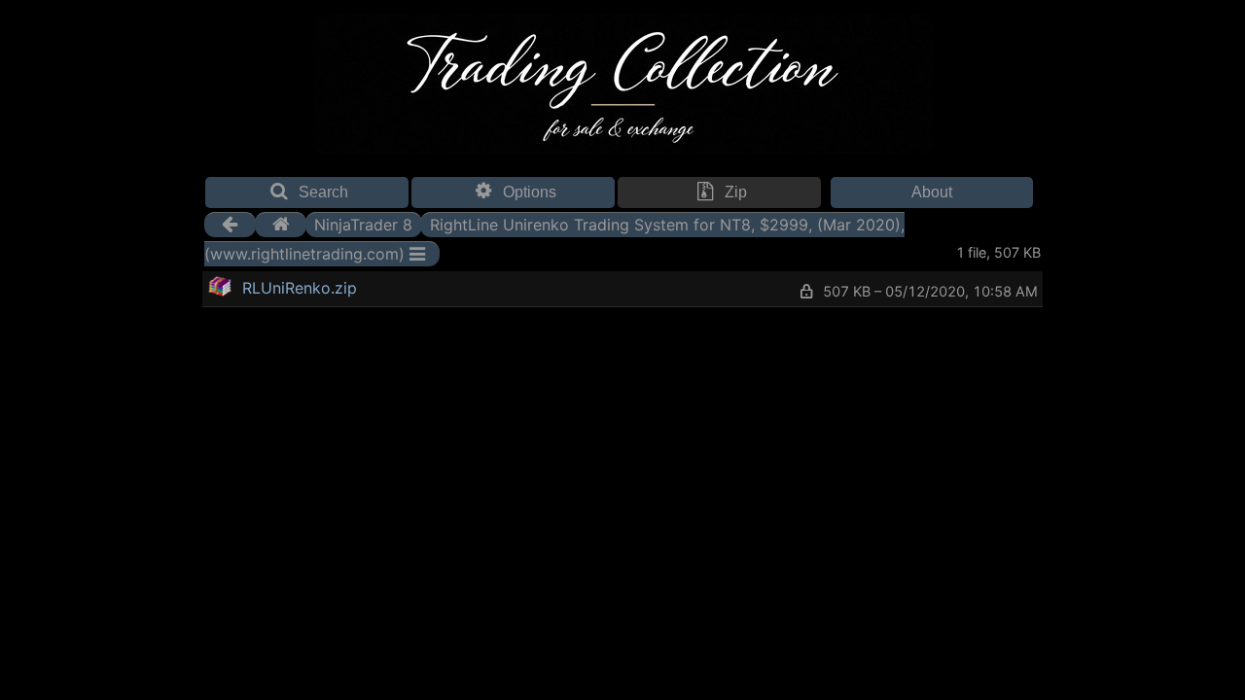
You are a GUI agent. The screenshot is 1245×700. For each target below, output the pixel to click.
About (931, 192)
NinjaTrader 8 (363, 224)
